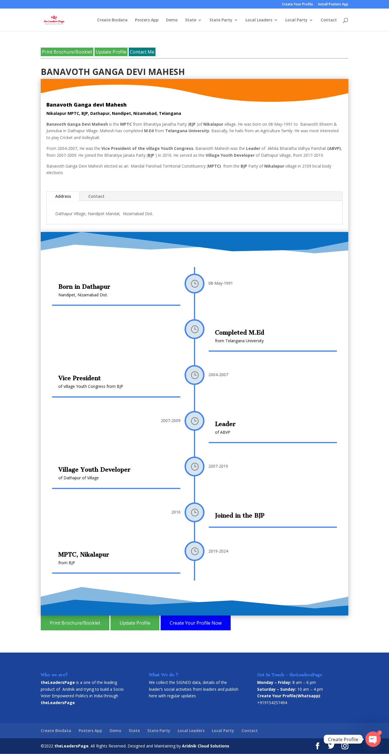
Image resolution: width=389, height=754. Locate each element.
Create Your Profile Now (196, 623)
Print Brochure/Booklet (67, 52)
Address (63, 196)
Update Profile (111, 52)
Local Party (296, 20)
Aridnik (68, 689)
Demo (172, 20)
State (190, 20)
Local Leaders (258, 20)
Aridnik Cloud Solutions (205, 746)
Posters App (147, 20)
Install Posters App (333, 5)
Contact (329, 20)
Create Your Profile (297, 5)
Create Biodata (112, 20)
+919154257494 (272, 702)
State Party (220, 20)
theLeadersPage (71, 746)
